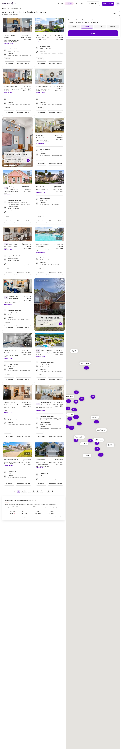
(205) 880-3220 (40, 143)
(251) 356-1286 (40, 41)
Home (4, 8)
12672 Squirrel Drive (11, 460)
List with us (94, 4)
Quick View (9, 63)
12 (48, 491)
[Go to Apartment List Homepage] (9, 3)
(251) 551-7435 (8, 304)
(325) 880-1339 (8, 43)
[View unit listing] (28, 160)
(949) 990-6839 (40, 252)
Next (93, 33)
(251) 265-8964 (40, 410)
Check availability (23, 63)
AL (8, 8)
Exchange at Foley (10, 86)
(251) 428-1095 (40, 92)
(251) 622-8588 (8, 465)
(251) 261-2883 (8, 249)
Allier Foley (13, 244)
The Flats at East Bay (43, 35)
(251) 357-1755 (8, 358)
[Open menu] (118, 4)
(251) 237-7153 (8, 412)
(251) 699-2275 (40, 192)
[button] (84, 444)
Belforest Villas (46, 350)
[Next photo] (30, 25)
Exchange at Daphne (43, 86)
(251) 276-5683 (40, 356)
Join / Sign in (108, 3)
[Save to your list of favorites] (28, 21)
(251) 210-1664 (40, 467)
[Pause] (30, 120)
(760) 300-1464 (8, 195)
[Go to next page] (52, 491)
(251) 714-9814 (8, 92)
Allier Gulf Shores (42, 187)
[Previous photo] (4, 25)
